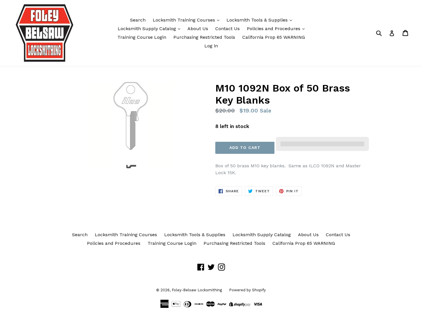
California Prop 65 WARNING (273, 37)
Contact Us (227, 28)
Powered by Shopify (247, 290)
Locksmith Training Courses (184, 20)
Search (138, 20)
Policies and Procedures (274, 28)
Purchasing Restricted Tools (204, 37)
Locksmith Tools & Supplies (258, 20)
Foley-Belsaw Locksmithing (197, 290)
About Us (197, 28)
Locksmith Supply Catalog (147, 28)
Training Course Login (141, 37)
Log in (211, 45)
